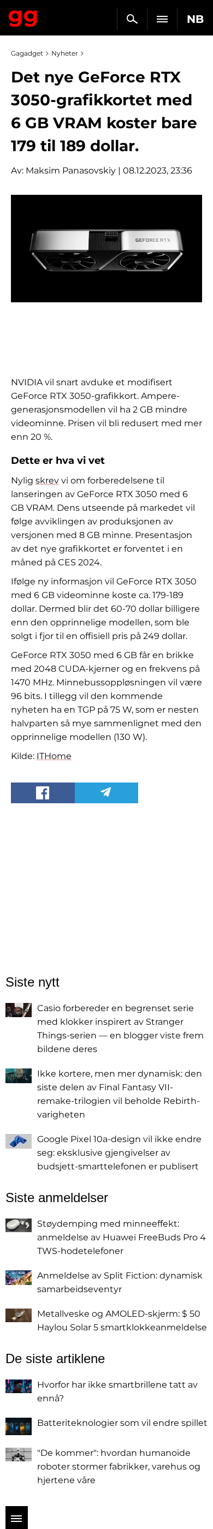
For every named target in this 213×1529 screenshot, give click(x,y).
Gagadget (23, 16)
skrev (47, 480)
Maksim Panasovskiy (71, 170)
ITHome (54, 756)
